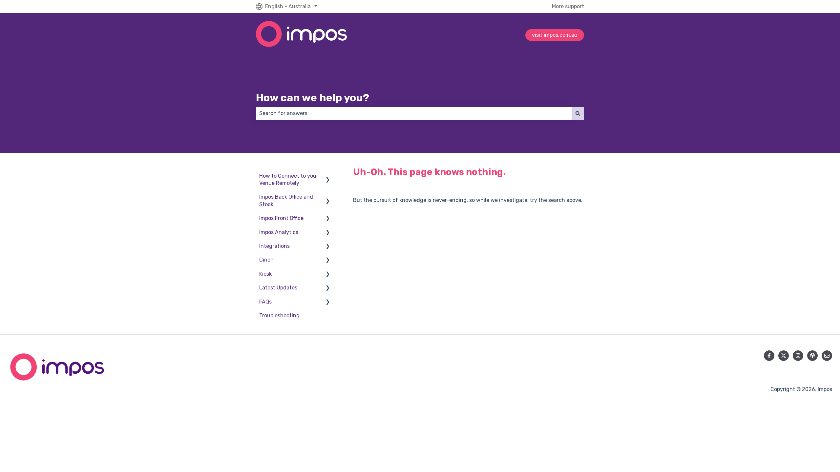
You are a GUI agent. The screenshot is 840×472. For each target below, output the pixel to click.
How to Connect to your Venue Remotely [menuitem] (288, 179)
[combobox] (414, 113)
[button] (328, 176)
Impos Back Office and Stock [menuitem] (286, 200)
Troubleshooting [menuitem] (279, 315)
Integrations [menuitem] (274, 246)
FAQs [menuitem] (265, 302)
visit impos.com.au (555, 35)
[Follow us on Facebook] (769, 355)
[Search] (578, 113)
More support (568, 6)
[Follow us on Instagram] (798, 355)
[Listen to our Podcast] (812, 355)
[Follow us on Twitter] (783, 355)
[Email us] (827, 355)
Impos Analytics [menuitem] (278, 232)
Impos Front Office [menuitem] (281, 218)
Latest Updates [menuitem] (278, 288)
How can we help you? (312, 97)
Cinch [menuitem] (266, 260)
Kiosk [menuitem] (265, 274)
